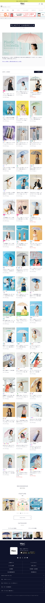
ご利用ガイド (11, 562)
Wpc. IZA (6, 586)
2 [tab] (19, 513)
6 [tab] (26, 513)
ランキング (41, 10)
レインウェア (25, 10)
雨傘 (8, 10)
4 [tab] (22, 513)
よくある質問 (11, 565)
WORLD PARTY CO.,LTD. (6, 575)
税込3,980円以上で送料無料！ (22, 1)
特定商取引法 (33, 572)
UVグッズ (34, 10)
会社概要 (11, 568)
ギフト (18, 10)
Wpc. (6, 579)
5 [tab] (24, 513)
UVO (7, 590)
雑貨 (13, 10)
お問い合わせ (33, 565)
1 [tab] (17, 513)
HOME (2, 18)
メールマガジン (34, 562)
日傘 (3, 10)
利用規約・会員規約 (34, 568)
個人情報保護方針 (11, 572)
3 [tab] (20, 513)
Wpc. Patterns (9, 583)
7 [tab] (27, 513)
